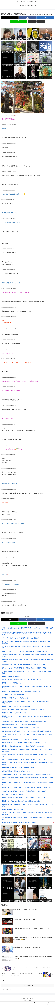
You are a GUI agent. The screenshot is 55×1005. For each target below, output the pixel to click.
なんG (4, 613)
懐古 (8, 613)
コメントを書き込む (27, 985)
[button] (36, 21)
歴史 (12, 613)
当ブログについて (27, 1000)
